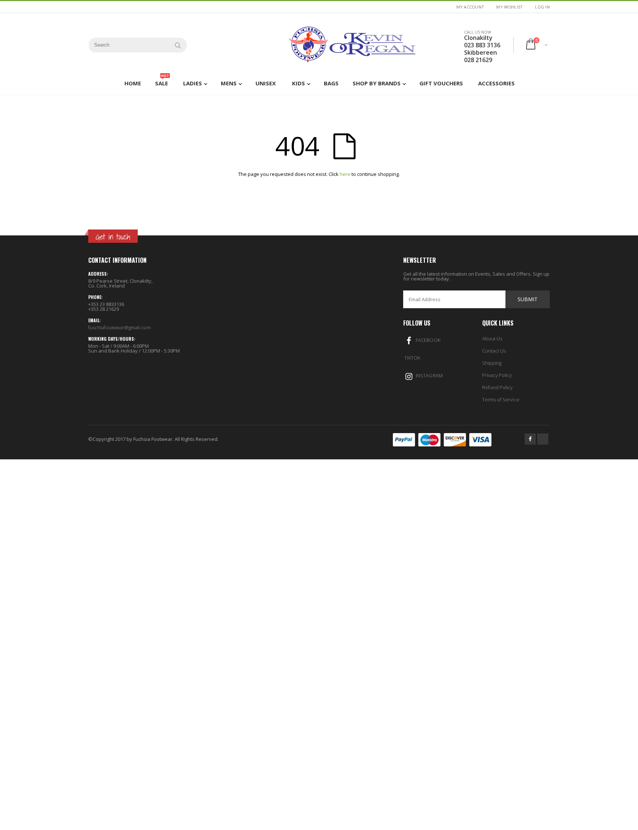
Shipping (492, 363)
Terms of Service (500, 399)
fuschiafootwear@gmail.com (119, 327)
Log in (542, 7)
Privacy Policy (497, 375)
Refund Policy (497, 387)
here (345, 174)
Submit (528, 299)
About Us (492, 338)
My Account (470, 7)
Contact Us (494, 350)
